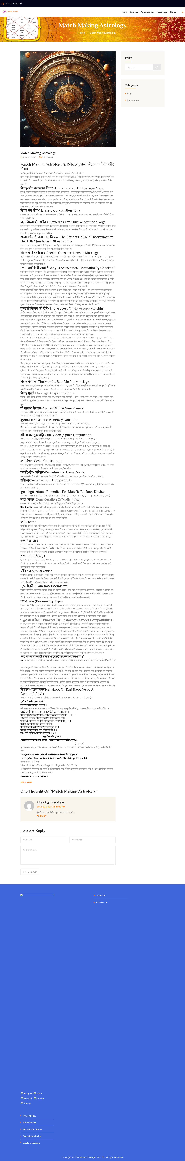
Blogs (173, 12)
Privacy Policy (29, 1115)
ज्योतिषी (35, 192)
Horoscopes (133, 100)
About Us (100, 895)
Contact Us (101, 902)
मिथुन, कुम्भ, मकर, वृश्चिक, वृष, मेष (33, 385)
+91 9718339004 (14, 3)
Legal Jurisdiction (31, 1143)
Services (134, 12)
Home (124, 12)
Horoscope (162, 12)
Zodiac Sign (42, 480)
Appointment (147, 12)
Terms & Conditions (32, 1129)
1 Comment (47, 157)
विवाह (23, 253)
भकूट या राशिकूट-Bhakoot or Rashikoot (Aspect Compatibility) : (67, 620)
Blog (129, 93)
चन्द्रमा (87, 192)
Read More (26, 782)
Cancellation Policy (32, 1136)
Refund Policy (29, 1122)
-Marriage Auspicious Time (47, 393)
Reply (43, 816)
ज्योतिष (102, 164)
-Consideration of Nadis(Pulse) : (51, 499)
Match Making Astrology (38, 153)
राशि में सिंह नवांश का (34, 769)
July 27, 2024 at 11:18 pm (51, 806)
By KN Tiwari (29, 157)
